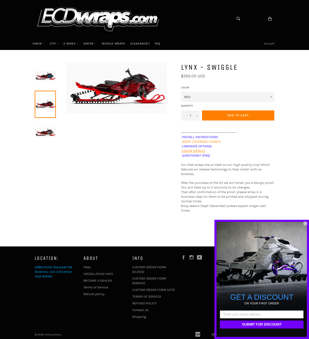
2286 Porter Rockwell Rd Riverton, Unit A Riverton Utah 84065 (53, 271)
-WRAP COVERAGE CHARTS (201, 142)
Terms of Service (95, 287)
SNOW (38, 43)
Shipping (139, 317)
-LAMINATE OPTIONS (196, 146)
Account (269, 43)
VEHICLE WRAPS (113, 43)
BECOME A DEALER (97, 281)
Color (185, 87)
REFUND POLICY (144, 303)
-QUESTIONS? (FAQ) (195, 155)
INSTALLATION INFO (98, 274)
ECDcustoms (53, 334)
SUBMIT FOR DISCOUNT (262, 324)
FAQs (87, 267)
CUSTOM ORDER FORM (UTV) (153, 290)
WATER (89, 43)
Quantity (187, 105)
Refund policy (93, 294)
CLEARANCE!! (140, 43)
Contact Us (140, 310)
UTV (53, 43)
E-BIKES (70, 43)
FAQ (157, 43)
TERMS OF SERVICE (146, 296)
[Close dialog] (305, 223)
